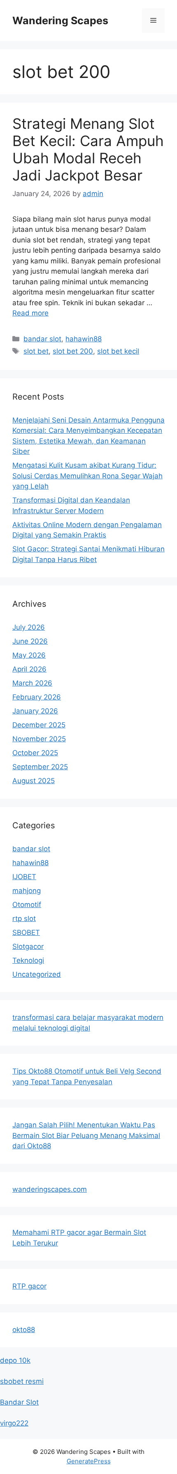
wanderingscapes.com (49, 1189)
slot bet (36, 351)
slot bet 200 (73, 351)
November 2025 (39, 739)
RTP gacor (29, 1286)
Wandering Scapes (60, 20)
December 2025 (38, 725)
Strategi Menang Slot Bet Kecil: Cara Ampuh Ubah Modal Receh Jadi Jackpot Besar (88, 149)
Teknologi (28, 960)
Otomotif (26, 904)
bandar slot (42, 339)
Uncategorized (36, 974)
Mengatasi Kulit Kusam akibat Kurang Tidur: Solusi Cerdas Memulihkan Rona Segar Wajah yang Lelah (87, 475)
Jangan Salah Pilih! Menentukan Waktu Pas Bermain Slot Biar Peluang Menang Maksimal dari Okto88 (86, 1135)
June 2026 (30, 641)
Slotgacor (28, 946)
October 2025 (35, 753)
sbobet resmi (22, 1381)
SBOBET (26, 932)
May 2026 (29, 655)
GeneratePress (89, 1461)
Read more (30, 313)
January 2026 (35, 711)
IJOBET (24, 877)
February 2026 (36, 697)
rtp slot (24, 918)
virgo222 (14, 1423)
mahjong (26, 891)
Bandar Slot (19, 1402)
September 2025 (40, 767)
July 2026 (28, 627)
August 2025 (33, 781)
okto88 (23, 1329)
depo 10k (15, 1360)
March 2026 (32, 683)
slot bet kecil (118, 351)
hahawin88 (83, 339)
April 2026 (29, 669)
